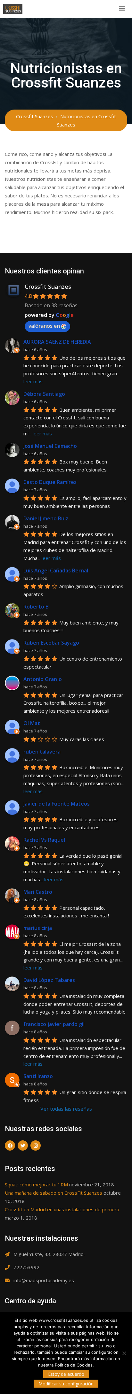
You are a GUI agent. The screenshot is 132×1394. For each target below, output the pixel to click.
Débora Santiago (44, 393)
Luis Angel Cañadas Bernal (55, 570)
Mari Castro (37, 891)
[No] (124, 1353)
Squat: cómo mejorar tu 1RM (36, 1184)
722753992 (26, 1267)
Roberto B (36, 606)
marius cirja (37, 927)
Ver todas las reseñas (66, 1108)
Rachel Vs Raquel (44, 839)
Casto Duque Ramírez (50, 482)
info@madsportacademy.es (43, 1280)
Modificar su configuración (66, 1384)
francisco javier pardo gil (54, 1024)
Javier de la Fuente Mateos (56, 803)
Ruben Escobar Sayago (51, 642)
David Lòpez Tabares (49, 980)
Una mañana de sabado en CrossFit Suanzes (53, 1193)
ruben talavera (42, 751)
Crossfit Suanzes (48, 286)
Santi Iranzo (38, 1076)
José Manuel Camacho (50, 445)
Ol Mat (31, 723)
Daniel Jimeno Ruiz (45, 518)
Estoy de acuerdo (66, 1374)
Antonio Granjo (42, 679)
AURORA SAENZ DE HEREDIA (57, 341)
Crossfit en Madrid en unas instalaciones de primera (62, 1209)
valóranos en (44, 325)
